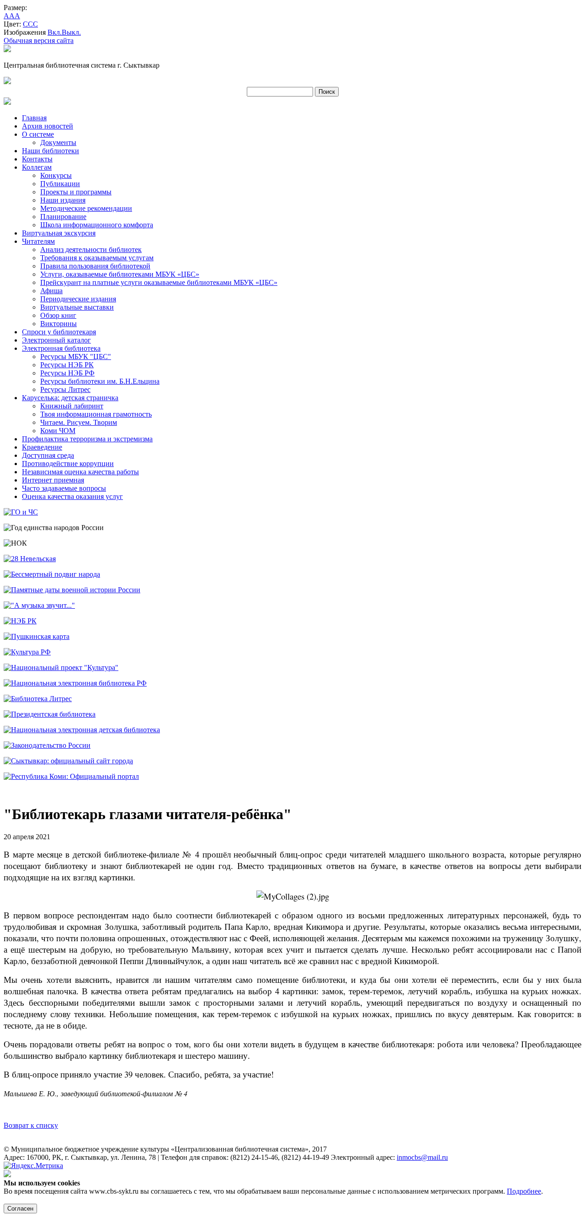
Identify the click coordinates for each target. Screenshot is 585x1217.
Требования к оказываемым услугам (97, 258)
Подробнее (524, 1191)
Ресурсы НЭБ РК (67, 365)
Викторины (58, 323)
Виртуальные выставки (77, 307)
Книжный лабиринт (71, 406)
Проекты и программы (76, 192)
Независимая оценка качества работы (80, 472)
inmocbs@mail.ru (422, 1157)
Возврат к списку (31, 1125)
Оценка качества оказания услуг (72, 496)
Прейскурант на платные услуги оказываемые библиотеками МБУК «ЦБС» (158, 282)
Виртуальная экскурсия (59, 233)
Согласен (20, 1208)
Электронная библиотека (61, 348)
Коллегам (37, 167)
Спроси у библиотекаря (59, 332)
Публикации (60, 184)
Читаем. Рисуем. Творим (78, 422)
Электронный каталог (56, 340)
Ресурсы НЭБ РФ (67, 373)
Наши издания (62, 200)
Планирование (63, 216)
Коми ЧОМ (57, 430)
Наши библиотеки (50, 151)
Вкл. (55, 32)
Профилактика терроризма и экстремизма (87, 439)
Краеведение (42, 447)
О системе (38, 134)
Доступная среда (48, 455)
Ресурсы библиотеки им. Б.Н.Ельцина (100, 381)
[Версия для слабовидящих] (7, 50)
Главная (34, 118)
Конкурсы (56, 175)
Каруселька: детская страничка (70, 398)
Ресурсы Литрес (65, 389)
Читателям (38, 241)
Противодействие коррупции (68, 463)
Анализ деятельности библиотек (91, 249)
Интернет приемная (53, 480)
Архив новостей (47, 126)
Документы (58, 142)
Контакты (37, 159)
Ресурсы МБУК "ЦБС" (75, 356)
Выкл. (71, 32)
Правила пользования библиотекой (95, 266)
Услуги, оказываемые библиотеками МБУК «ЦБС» (119, 274)
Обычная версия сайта (39, 40)
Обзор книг (58, 315)
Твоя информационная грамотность (96, 414)
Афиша (51, 291)
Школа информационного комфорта (96, 225)
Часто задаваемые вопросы (64, 488)
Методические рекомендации (86, 208)
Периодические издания (78, 299)
